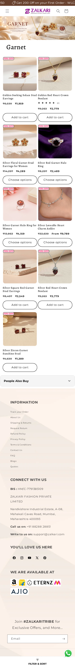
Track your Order (19, 412)
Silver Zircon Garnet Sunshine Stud (15, 352)
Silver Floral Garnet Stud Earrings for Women (18, 164)
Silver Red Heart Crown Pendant (52, 289)
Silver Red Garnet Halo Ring (52, 164)
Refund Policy (18, 433)
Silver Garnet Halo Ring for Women (19, 227)
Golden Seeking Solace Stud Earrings (20, 96)
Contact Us (16, 450)
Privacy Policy (17, 439)
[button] (7, 11)
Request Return (18, 428)
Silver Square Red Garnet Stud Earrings (18, 289)
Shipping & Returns (20, 423)
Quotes (14, 466)
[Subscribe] (64, 639)
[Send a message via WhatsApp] (68, 653)
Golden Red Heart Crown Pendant (53, 96)
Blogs (13, 461)
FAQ (12, 455)
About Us (15, 417)
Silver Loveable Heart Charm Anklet (51, 227)
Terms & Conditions (20, 444)
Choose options (20, 180)
